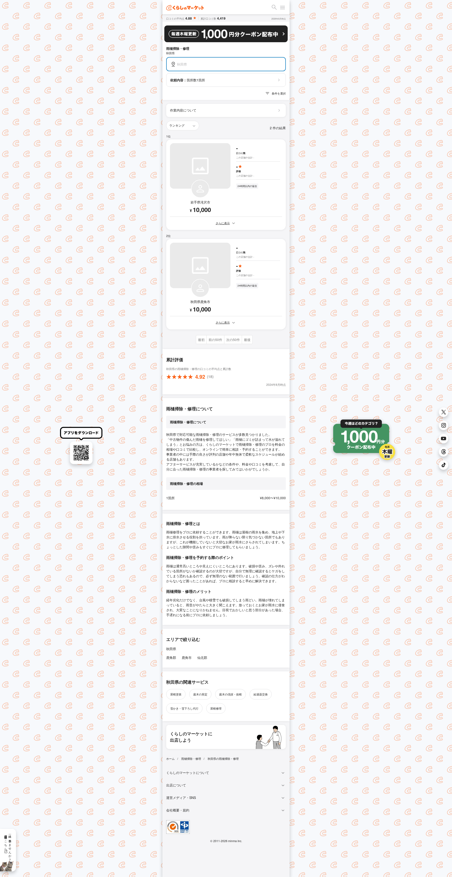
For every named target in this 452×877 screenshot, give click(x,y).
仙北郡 (202, 657)
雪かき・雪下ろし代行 (184, 708)
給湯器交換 (261, 694)
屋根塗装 (176, 694)
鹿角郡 (171, 657)
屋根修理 (216, 708)
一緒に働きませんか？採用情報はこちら (8, 846)
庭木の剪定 (200, 694)
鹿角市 (187, 657)
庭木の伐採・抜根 (230, 694)
